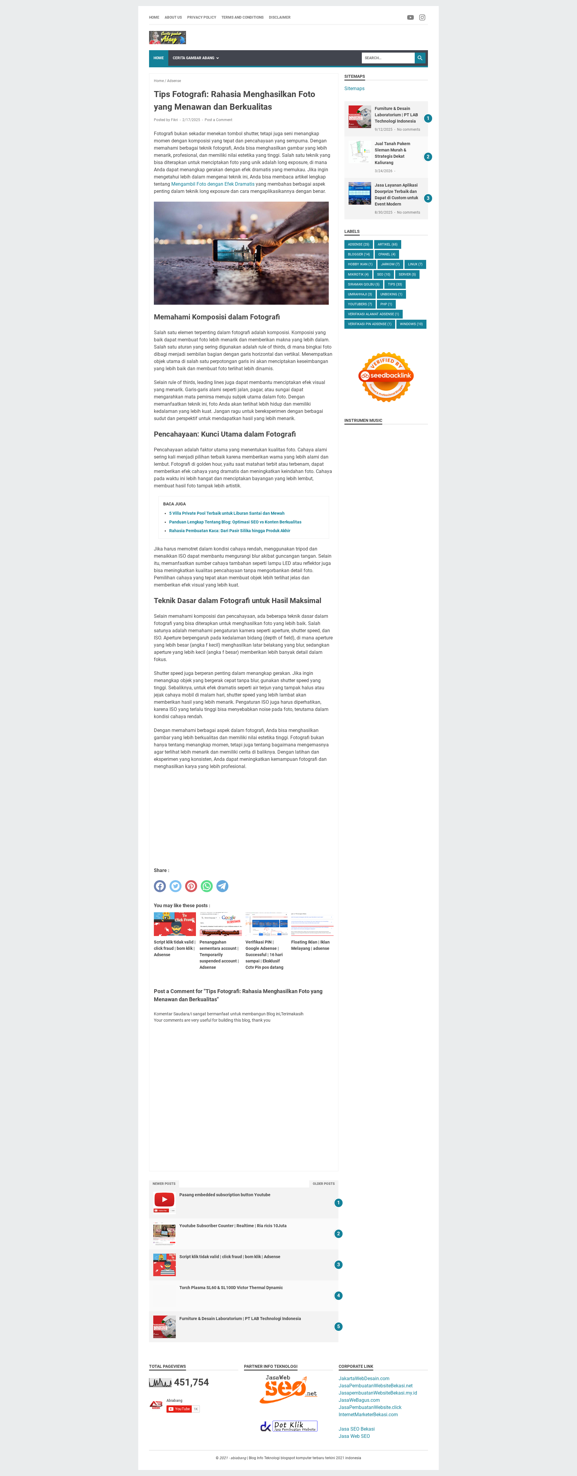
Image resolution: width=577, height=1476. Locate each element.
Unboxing (391, 294)
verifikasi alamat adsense (373, 314)
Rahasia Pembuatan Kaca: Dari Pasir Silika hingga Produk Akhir (229, 530)
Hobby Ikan (360, 264)
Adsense (358, 244)
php (386, 304)
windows (411, 324)
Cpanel (386, 254)
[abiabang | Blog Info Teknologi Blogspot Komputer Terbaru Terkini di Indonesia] (167, 37)
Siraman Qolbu (364, 284)
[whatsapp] (207, 886)
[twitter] (175, 886)
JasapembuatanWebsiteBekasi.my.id (378, 1393)
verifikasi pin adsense (370, 324)
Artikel (388, 244)
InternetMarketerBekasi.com (368, 1414)
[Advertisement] (243, 819)
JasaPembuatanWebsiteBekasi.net (376, 1386)
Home (154, 17)
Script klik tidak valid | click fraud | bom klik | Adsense (229, 1256)
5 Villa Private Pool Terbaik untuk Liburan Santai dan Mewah (227, 513)
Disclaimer (280, 17)
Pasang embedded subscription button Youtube (224, 1194)
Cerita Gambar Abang (193, 58)
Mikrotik (358, 274)
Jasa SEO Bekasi (357, 1429)
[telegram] (222, 886)
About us (173, 17)
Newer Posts (164, 1184)
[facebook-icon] (411, 17)
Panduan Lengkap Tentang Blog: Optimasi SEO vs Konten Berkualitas (235, 522)
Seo (383, 274)
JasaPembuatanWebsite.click (370, 1407)
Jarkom (390, 264)
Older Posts (324, 1184)
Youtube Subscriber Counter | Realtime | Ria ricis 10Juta (233, 1225)
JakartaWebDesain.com (364, 1378)
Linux (415, 264)
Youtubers (360, 304)
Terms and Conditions (242, 17)
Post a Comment (218, 120)
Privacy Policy (201, 17)
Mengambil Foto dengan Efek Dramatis (213, 184)
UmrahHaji (360, 294)
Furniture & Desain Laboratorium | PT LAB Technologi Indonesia (240, 1318)
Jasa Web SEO (354, 1436)
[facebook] (160, 886)
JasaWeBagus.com (359, 1400)
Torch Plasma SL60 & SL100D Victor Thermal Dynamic (231, 1287)
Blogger (359, 254)
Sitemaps (354, 88)
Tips (395, 284)
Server (407, 274)
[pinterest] (191, 886)
